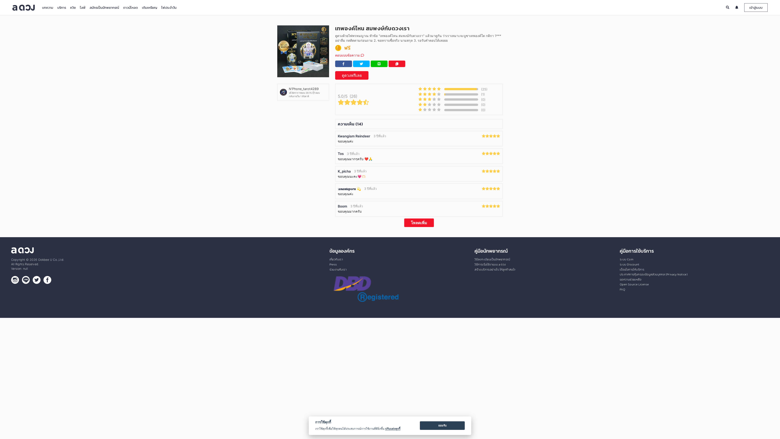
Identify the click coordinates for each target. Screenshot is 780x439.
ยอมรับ (442, 425)
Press (333, 264)
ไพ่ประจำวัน (169, 7)
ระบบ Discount (629, 264)
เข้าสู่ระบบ (756, 7)
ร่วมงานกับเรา (338, 269)
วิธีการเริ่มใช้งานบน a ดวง (490, 264)
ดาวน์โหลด (130, 7)
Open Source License (634, 284)
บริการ (61, 7)
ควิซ (73, 7)
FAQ (622, 289)
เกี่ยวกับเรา (336, 259)
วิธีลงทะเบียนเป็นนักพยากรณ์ (492, 259)
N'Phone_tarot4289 (304, 89)
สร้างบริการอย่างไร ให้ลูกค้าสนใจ (494, 269)
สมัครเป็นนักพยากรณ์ (104, 7)
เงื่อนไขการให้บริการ (632, 269)
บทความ (47, 7)
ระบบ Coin (627, 259)
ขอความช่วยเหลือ (630, 279)
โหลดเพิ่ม (419, 222)
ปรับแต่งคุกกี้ (392, 428)
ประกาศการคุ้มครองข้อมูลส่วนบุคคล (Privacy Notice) (654, 274)
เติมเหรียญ (149, 7)
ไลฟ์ (83, 7)
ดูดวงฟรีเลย (352, 75)
